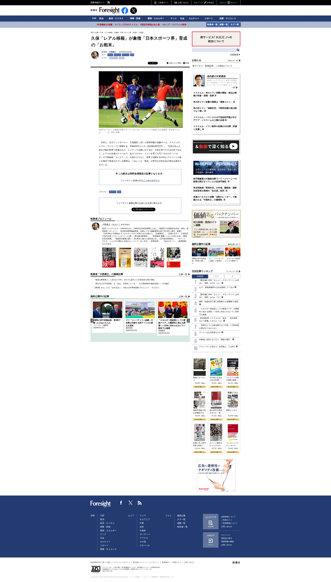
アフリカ (144, 538)
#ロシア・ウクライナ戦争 (174, 24)
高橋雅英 (161, 331)
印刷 (187, 63)
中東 (142, 523)
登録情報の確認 (227, 541)
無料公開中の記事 (100, 296)
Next (188, 321)
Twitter (130, 503)
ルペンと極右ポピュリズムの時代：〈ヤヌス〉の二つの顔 (216, 444)
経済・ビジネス (116, 18)
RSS (108, 2)
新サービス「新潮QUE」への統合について (212, 66)
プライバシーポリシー (121, 562)
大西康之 (112, 52)
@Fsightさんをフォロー (145, 209)
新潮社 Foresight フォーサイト (105, 10)
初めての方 (204, 3)
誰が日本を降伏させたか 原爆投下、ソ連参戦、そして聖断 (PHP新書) (216, 411)
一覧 (233, 87)
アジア (121, 58)
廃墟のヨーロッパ (199, 379)
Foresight (101, 504)
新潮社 (236, 562)
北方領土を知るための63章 (216, 379)
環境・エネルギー (156, 18)
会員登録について (228, 517)
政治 (101, 18)
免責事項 (165, 562)
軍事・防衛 (135, 18)
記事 (96, 32)
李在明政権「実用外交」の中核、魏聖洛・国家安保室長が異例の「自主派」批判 (215, 189)
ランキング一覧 (232, 271)
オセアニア (145, 519)
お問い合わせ (183, 3)
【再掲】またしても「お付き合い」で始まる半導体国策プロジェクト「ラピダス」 (127, 288)
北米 (142, 527)
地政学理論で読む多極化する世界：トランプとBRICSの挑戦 (199, 411)
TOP (94, 18)
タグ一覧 (235, 24)
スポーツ (209, 18)
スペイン (125, 55)
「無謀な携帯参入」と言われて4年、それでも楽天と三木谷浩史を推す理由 (124, 280)
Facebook (121, 503)
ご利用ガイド (163, 3)
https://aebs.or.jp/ (107, 571)
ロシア (110, 55)
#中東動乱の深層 (104, 24)
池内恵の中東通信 (216, 76)
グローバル (145, 545)
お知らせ (196, 60)
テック (174, 18)
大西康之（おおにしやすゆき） (116, 224)
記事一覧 (183, 274)
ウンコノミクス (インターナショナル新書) (232, 444)
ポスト (154, 63)
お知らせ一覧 (233, 60)
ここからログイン (151, 180)
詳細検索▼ (235, 55)
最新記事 (181, 515)
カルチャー (194, 18)
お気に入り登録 (174, 63)
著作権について (139, 562)
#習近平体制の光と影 (150, 24)
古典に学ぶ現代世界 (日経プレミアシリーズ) (199, 444)
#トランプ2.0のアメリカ (126, 24)
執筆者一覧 (212, 24)
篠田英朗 (129, 328)
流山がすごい (169, 241)
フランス (117, 55)
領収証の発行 (226, 538)
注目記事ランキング (202, 271)
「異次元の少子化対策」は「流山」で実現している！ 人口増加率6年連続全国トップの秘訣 (131, 284)
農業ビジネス (231, 410)
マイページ (225, 535)
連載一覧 (224, 24)
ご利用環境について (229, 523)
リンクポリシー (153, 562)
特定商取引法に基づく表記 (101, 562)
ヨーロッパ (114, 58)
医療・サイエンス (228, 18)
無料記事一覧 (233, 244)
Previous (92, 321)
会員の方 (228, 3)
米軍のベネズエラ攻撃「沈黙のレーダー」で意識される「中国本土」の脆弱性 (215, 198)
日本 (132, 55)
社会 (182, 18)
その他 (143, 542)
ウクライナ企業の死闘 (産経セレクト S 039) (232, 379)
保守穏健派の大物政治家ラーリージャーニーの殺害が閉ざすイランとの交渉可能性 (215, 180)
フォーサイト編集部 (100, 325)
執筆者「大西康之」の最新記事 (107, 274)
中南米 (143, 530)
